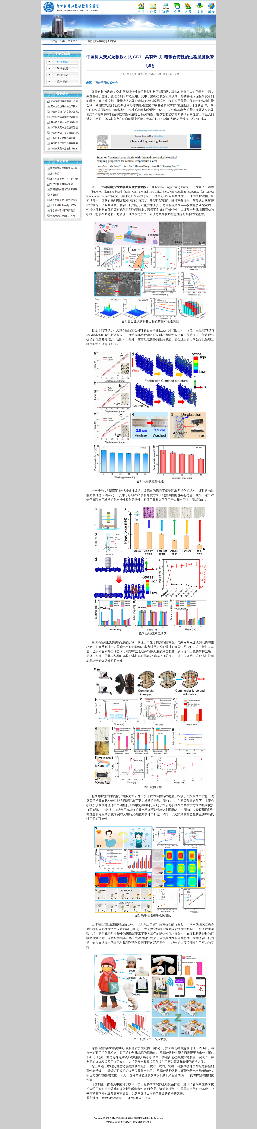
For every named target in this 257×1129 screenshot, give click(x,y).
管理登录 (147, 1122)
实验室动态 (100, 41)
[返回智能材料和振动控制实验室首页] (71, 2)
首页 (90, 41)
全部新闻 (111, 41)
